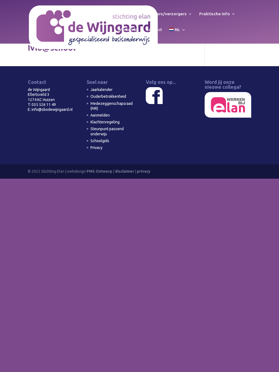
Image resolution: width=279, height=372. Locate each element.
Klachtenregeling (105, 122)
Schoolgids (99, 141)
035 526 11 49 (44, 104)
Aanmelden (100, 115)
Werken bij (128, 30)
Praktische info (214, 14)
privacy (143, 171)
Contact (154, 30)
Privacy (96, 147)
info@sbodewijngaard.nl (52, 109)
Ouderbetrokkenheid (108, 96)
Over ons (127, 14)
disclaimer (124, 171)
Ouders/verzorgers (167, 14)
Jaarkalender (101, 89)
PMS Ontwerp (99, 171)
